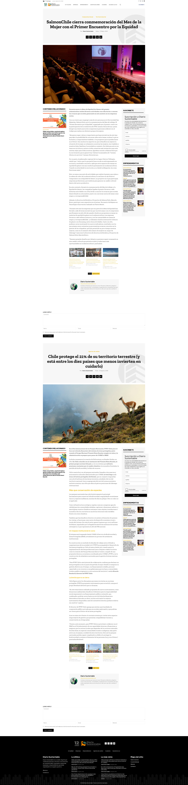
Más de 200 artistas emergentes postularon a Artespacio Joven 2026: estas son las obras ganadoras (83, 768)
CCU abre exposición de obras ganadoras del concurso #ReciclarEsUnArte (120, 304)
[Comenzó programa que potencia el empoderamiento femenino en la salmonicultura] (93, 252)
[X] (142, 1)
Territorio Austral (101, 17)
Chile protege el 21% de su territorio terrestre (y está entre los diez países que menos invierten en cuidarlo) (113, 761)
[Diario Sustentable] (74, 286)
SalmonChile (96, 273)
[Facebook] (139, 1)
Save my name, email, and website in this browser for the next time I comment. (65, 332)
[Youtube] (144, 1)
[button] (120, 4)
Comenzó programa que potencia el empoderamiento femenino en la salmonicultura (93, 260)
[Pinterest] (94, 37)
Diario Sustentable (88, 31)
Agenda (125, 178)
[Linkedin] (100, 37)
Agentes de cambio (105, 764)
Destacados (46, 129)
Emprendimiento (127, 167)
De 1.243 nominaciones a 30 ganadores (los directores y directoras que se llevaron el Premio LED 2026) (113, 768)
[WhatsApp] (97, 37)
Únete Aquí (136, 156)
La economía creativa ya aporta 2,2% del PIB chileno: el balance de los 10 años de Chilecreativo (129, 173)
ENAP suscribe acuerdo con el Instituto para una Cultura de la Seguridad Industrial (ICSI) (67, 304)
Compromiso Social (87, 17)
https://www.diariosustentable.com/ (88, 283)
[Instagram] (141, 1)
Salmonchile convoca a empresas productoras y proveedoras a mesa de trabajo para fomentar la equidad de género (76, 262)
